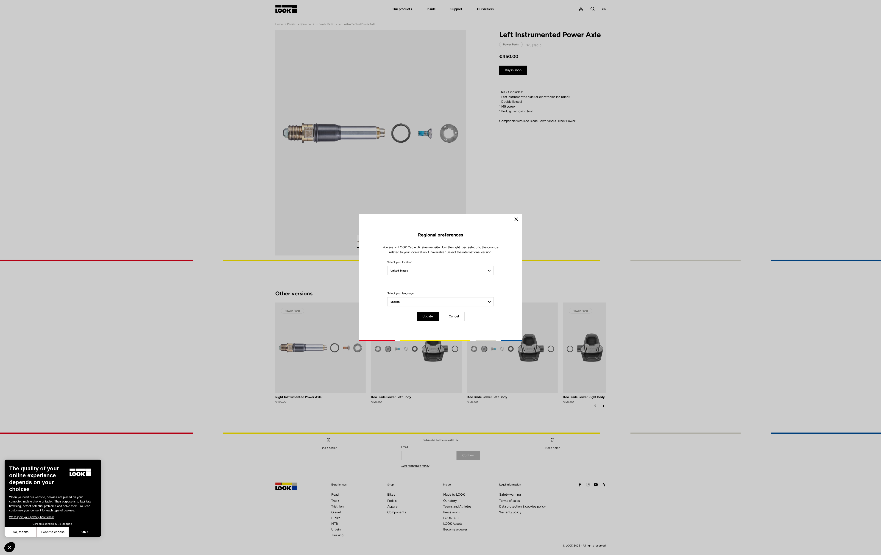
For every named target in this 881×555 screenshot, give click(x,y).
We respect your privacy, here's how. (31, 517)
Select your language (400, 293)
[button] (9, 547)
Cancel (454, 316)
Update (427, 316)
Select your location (399, 262)
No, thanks (20, 532)
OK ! (84, 532)
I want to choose (53, 532)
